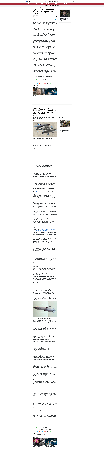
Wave (59, 3)
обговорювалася (39, 191)
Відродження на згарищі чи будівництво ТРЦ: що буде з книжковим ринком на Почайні (65, 130)
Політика (45, 3)
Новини (36, 3)
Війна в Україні (57, 5)
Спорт (56, 3)
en (27, 1)
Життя (52, 3)
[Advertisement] (45, 155)
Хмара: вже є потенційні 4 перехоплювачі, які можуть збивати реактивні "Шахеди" (65, 19)
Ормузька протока (51, 5)
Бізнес (49, 3)
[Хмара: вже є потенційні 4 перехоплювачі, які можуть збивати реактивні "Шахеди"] (65, 13)
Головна (34, 7)
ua (26, 1)
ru (29, 1)
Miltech (34, 434)
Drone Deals (46, 5)
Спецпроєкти (66, 3)
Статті (41, 7)
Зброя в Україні (38, 434)
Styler (62, 3)
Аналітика (41, 3)
